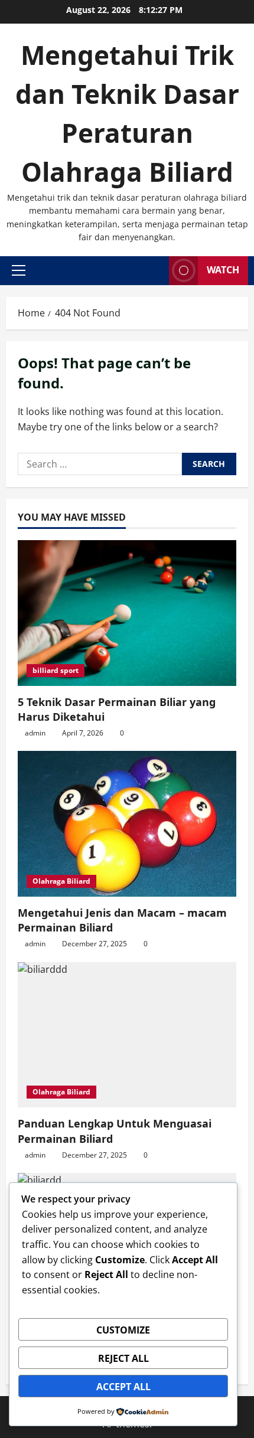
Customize (123, 1329)
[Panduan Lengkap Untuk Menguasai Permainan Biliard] (127, 1035)
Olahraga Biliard (61, 881)
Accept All (123, 1386)
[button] (18, 270)
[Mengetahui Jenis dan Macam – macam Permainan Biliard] (127, 824)
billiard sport (55, 670)
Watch (223, 269)
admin (35, 733)
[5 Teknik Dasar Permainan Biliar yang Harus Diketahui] (127, 613)
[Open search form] (156, 270)
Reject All (123, 1358)
